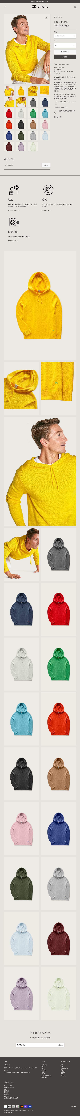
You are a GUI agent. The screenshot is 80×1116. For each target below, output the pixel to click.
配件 (43, 1072)
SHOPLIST (44, 1077)
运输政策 (6, 1096)
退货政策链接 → (47, 210)
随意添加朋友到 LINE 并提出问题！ (40, 1)
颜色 (55, 32)
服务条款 (6, 1094)
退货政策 (6, 1091)
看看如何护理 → (13, 241)
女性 (43, 1068)
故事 (62, 1065)
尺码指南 (63, 1072)
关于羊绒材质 (64, 1068)
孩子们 (43, 1073)
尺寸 (55, 41)
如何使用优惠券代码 (9, 1087)
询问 (5, 1089)
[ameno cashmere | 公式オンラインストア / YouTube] (75, 1106)
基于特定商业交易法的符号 (11, 1098)
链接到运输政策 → (13, 210)
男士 (43, 1066)
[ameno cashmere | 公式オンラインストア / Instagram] (72, 1106)
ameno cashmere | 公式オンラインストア (24, 1110)
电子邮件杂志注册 (40, 1032)
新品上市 (44, 1065)
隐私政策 (6, 1093)
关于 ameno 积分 (8, 1085)
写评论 (46, 165)
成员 (62, 1066)
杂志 (62, 1073)
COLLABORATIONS (46, 1075)
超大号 (43, 1070)
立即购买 (65, 57)
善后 (62, 1070)
